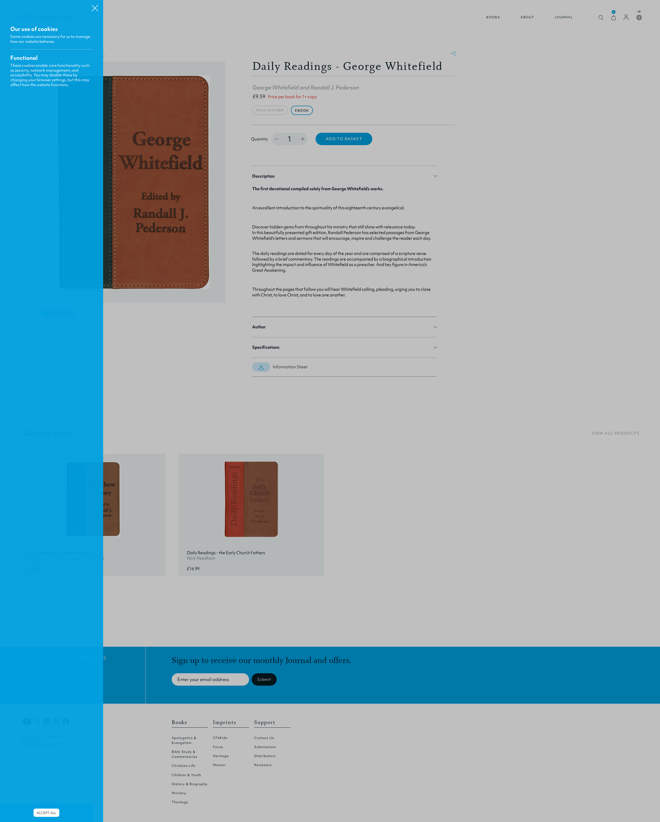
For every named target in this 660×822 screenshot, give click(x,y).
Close (95, 6)
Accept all (46, 813)
